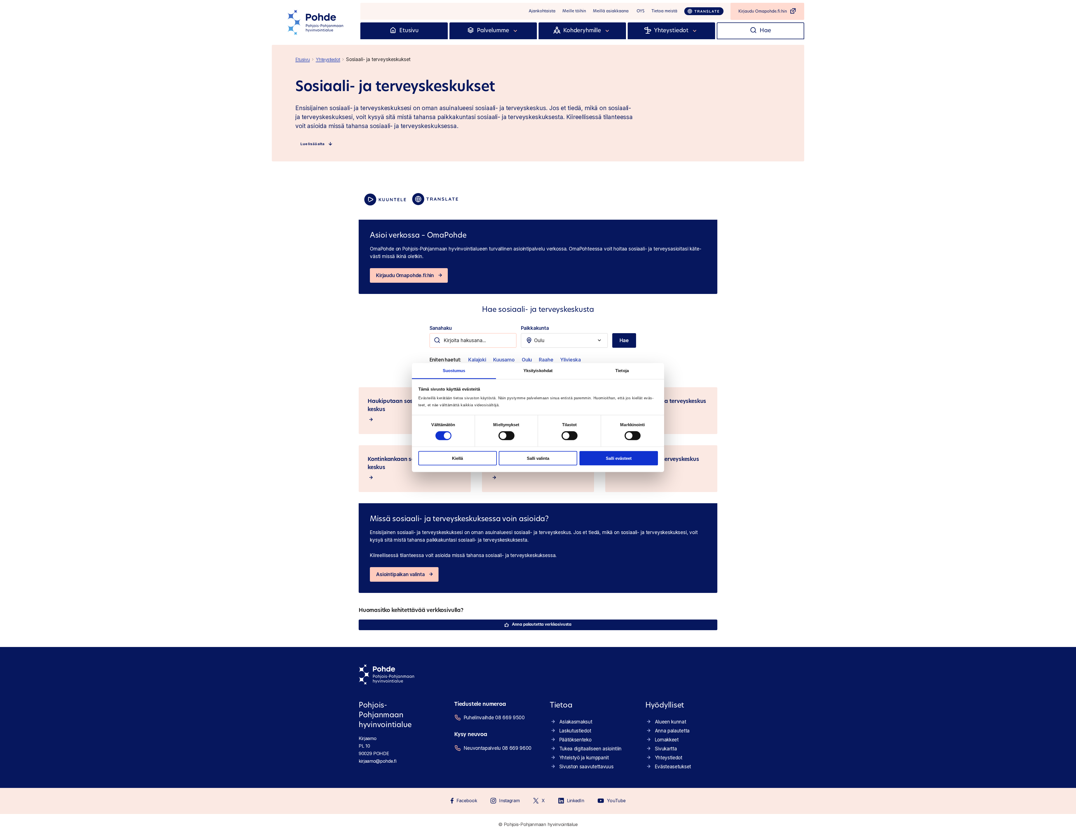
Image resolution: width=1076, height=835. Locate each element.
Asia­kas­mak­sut (575, 722)
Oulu (527, 360)
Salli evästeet (619, 458)
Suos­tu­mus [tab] (454, 370)
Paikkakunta (535, 328)
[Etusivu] (392, 31)
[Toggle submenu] (515, 30)
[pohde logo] (316, 22)
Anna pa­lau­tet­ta (672, 731)
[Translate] (703, 11)
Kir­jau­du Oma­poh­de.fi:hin (405, 275)
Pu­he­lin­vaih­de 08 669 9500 (494, 717)
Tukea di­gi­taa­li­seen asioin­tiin (590, 749)
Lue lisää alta (312, 144)
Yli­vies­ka (570, 360)
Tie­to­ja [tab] (622, 370)
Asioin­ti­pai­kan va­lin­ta (400, 574)
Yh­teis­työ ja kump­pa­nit (584, 757)
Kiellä (457, 458)
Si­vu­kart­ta (666, 749)
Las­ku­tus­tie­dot (575, 731)
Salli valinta (538, 458)
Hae (624, 340)
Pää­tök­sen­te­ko (575, 740)
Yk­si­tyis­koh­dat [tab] (538, 370)
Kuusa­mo (504, 360)
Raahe (546, 360)
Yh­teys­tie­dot (668, 757)
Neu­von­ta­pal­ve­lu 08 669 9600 (498, 748)
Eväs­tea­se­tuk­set (673, 766)
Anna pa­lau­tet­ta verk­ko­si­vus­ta (541, 625)
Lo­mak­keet (667, 740)
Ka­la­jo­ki (477, 360)
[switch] (506, 435)
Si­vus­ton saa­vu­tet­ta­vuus (586, 766)
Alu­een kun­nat (670, 722)
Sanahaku (441, 328)
